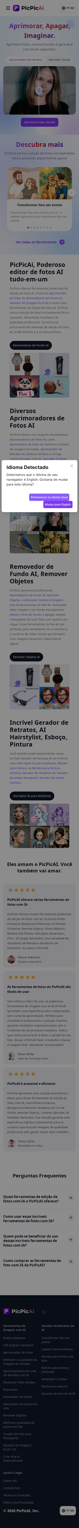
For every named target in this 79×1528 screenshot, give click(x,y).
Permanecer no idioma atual (49, 497)
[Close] (71, 466)
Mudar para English (58, 504)
